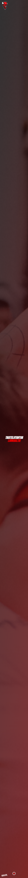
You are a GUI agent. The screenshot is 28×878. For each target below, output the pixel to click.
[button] (25, 3)
